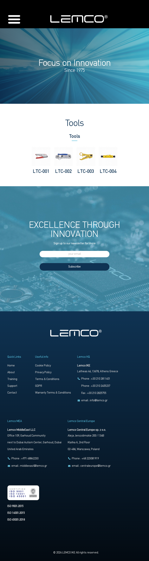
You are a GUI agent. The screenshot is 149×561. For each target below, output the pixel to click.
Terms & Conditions (47, 379)
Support (12, 386)
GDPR (38, 386)
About (11, 372)
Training (12, 379)
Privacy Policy (43, 372)
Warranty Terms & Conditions (53, 392)
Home (11, 365)
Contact (12, 392)
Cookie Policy (43, 365)
